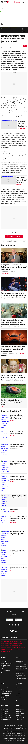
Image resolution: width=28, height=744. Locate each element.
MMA (17, 687)
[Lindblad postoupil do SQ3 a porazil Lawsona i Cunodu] (5, 571)
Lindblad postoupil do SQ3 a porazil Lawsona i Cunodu (18, 568)
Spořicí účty (18, 711)
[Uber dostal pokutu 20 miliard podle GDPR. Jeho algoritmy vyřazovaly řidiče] (5, 451)
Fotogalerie (9, 8)
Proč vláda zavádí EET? (6, 693)
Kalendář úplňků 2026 (5, 670)
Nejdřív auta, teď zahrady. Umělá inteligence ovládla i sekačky (18, 496)
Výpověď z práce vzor (5, 697)
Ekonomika (19, 705)
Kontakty (4, 611)
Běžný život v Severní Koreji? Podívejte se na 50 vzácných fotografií (21, 180)
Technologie (4, 705)
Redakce (11, 611)
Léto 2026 (18, 657)
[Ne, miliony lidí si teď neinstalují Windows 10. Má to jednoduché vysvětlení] (5, 556)
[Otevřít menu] (26, 2)
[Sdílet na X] (15, 232)
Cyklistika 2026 (19, 700)
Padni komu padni (5, 695)
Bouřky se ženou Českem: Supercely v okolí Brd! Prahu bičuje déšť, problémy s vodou (18, 416)
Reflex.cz (3, 8)
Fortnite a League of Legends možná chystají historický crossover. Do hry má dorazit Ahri (18, 477)
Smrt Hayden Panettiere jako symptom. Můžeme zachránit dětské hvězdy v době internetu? (17, 533)
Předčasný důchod (19, 709)
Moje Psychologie (5, 641)
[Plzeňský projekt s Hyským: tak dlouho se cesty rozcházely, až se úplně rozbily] (5, 467)
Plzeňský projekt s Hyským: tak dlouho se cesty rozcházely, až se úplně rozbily (18, 463)
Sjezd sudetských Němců (6, 691)
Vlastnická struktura (18, 736)
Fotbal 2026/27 (19, 689)
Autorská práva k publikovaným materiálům (14, 731)
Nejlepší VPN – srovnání (6, 717)
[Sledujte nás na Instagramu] (15, 625)
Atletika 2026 (18, 698)
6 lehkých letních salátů (21, 678)
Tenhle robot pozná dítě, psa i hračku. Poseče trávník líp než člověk (11, 402)
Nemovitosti (8, 645)
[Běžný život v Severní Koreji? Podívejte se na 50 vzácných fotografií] (8, 180)
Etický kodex (7, 740)
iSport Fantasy (8, 643)
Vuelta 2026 (8, 651)
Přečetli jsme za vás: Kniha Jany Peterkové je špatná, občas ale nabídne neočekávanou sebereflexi (13, 322)
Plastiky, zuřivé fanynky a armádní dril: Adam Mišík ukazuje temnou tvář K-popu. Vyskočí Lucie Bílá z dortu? (13, 295)
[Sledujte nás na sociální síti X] (9, 625)
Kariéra (14, 614)
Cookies (22, 735)
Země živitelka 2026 (20, 719)
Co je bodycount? (4, 672)
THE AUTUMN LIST (14, 509)
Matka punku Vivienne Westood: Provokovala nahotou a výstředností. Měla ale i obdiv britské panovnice (13, 377)
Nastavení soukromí (9, 736)
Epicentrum (3, 661)
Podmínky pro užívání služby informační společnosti (14, 733)
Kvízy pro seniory (4, 668)
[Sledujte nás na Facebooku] (12, 625)
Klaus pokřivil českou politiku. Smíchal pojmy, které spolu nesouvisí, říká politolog (14, 267)
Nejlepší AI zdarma (5, 713)
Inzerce (17, 611)
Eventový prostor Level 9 (10, 649)
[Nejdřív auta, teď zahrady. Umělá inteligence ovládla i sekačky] (6, 500)
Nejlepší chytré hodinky (6, 715)
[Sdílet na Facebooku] (12, 232)
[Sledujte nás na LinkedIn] (19, 625)
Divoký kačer (4, 699)
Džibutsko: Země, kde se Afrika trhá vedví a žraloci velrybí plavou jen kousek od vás (18, 518)
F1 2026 (17, 696)
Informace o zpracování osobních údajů (11, 735)
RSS (23, 611)
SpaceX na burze (4, 709)
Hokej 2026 (18, 691)
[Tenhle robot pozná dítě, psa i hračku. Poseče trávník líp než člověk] (13, 391)
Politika (3, 684)
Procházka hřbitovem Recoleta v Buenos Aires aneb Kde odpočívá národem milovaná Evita (21, 123)
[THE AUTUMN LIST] (5, 511)
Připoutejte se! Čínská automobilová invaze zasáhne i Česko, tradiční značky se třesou (13, 349)
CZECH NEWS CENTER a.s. (19, 725)
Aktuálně (3, 657)
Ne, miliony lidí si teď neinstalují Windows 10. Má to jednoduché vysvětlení (17, 552)
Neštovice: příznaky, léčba (6, 663)
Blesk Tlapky (13, 641)
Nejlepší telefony (4, 711)
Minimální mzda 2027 (20, 717)
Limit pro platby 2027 (20, 713)
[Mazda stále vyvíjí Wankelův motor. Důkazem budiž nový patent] (5, 436)
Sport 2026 (19, 684)
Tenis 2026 (18, 693)
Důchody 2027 (19, 715)
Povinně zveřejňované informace (17, 740)
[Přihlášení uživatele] (23, 2)
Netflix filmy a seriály (5, 719)
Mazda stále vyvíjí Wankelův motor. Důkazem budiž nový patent (18, 432)
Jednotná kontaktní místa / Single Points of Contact (14, 738)
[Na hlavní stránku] (5, 2)
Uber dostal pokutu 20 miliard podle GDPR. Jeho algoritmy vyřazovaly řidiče (17, 446)
